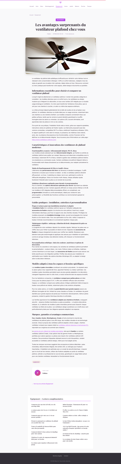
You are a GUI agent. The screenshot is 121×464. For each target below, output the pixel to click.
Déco (41, 6)
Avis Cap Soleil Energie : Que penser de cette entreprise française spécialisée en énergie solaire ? (76, 428)
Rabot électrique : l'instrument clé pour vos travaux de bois (75, 405)
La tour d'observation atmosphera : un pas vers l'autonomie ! (76, 422)
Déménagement (49, 6)
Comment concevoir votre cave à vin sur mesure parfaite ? (42, 416)
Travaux (89, 6)
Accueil (32, 6)
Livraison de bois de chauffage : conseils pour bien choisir (76, 434)
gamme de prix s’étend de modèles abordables (48, 331)
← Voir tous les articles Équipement (42, 384)
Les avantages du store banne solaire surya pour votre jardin (75, 440)
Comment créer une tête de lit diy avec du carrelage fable (43, 405)
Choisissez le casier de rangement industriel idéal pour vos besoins (44, 438)
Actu (37, 6)
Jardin (71, 6)
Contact (66, 456)
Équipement (59, 6)
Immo (66, 6)
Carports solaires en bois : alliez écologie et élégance (75, 416)
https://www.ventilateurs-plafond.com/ (44, 140)
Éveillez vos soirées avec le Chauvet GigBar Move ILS (75, 411)
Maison (77, 6)
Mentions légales (57, 456)
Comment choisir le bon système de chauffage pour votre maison (44, 432)
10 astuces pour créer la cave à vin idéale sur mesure (44, 411)
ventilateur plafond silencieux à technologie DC (73, 325)
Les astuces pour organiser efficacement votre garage (44, 443)
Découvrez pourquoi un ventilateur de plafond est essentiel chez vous (44, 422)
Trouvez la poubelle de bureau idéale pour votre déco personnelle (43, 427)
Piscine (83, 6)
